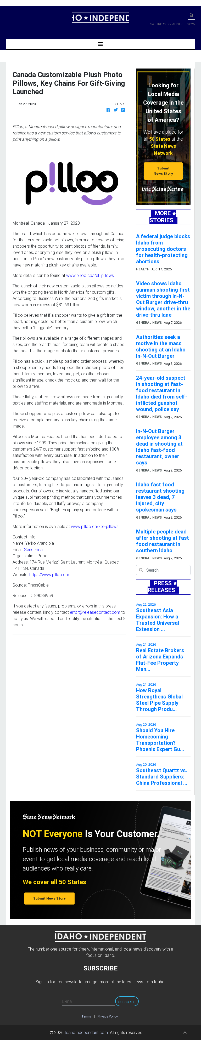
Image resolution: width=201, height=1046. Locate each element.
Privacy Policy (108, 1016)
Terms (86, 1016)
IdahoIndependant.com (86, 1032)
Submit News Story (163, 170)
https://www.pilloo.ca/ (49, 574)
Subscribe (127, 1002)
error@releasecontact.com (95, 612)
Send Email (34, 549)
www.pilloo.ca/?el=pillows (90, 275)
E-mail (67, 1001)
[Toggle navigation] (100, 44)
